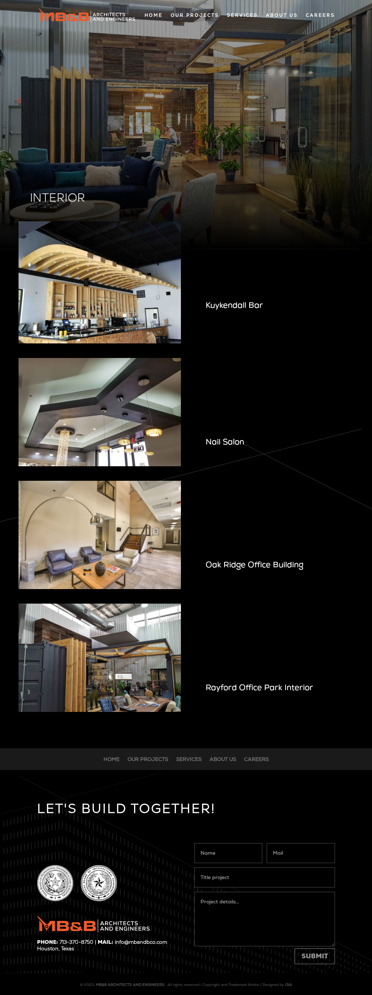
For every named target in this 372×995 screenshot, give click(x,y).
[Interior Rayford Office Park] (100, 710)
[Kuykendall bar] (100, 341)
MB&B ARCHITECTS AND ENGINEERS (130, 984)
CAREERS (320, 15)
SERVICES (242, 15)
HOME (154, 15)
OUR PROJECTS (195, 15)
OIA (288, 984)
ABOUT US (282, 15)
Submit (315, 956)
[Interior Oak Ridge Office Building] (100, 587)
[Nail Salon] (100, 464)
